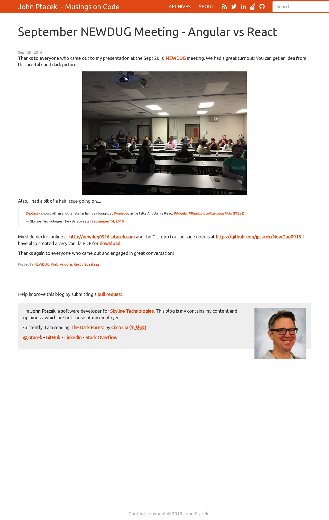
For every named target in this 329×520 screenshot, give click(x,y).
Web (54, 264)
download (110, 243)
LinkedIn (73, 337)
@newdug (121, 213)
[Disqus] (164, 423)
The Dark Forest (87, 327)
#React (194, 213)
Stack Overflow (101, 337)
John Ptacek (37, 7)
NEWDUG (176, 58)
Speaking (91, 264)
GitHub (53, 337)
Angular (66, 264)
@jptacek (33, 213)
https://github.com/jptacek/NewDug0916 (258, 236)
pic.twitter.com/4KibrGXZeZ (222, 213)
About (206, 6)
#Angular (181, 213)
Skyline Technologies (132, 310)
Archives (180, 6)
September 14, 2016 (108, 221)
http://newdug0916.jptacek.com (102, 236)
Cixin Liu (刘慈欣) (128, 327)
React (78, 264)
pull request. (110, 294)
